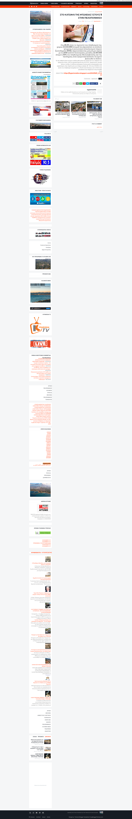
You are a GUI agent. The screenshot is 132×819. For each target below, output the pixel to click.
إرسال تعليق (99, 127)
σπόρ (32, 214)
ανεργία (38, 219)
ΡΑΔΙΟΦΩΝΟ (48, 729)
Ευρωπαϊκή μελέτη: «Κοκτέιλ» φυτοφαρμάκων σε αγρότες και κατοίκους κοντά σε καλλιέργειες (41, 47)
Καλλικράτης (48, 219)
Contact (38, 817)
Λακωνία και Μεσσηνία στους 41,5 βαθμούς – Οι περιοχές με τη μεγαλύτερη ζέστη (40, 42)
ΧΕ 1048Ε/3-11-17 (46, 541)
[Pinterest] (84, 83)
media (45, 216)
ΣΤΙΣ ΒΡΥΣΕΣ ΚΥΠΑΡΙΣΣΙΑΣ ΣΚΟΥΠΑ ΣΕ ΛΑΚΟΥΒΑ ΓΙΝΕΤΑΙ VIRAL (62, 114)
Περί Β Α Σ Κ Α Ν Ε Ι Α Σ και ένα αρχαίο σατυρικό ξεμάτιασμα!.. (42, 578)
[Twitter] (87, 83)
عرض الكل (57, 98)
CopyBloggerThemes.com (96, 817)
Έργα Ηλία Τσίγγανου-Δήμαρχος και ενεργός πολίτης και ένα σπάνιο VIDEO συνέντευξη (42, 594)
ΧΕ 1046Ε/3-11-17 (46, 546)
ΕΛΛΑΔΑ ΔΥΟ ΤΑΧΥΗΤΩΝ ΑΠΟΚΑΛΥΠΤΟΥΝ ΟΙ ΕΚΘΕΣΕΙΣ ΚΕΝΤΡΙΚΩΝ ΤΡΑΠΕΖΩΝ (41, 360)
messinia (34, 210)
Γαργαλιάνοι (37, 216)
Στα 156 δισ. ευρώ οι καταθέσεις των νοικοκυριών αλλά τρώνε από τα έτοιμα (41, 368)
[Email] (77, 83)
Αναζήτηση (48, 247)
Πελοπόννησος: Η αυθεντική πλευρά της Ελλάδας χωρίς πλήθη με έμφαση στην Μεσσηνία (41, 38)
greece (39, 210)
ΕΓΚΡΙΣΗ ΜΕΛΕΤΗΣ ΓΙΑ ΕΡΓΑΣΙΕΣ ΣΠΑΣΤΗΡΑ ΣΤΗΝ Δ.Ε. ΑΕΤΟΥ (42, 415)
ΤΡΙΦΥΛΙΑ (48, 473)
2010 (48, 456)
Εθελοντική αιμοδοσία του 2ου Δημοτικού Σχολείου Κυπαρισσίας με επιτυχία (37, 741)
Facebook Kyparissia (45, 245)
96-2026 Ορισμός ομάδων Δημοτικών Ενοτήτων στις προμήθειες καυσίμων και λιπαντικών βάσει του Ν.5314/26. (41, 412)
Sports (79, 6)
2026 (49, 432)
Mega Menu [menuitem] (54, 3)
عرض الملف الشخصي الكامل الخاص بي (42, 465)
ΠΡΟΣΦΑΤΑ (41, 736)
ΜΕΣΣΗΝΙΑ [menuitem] (49, 395)
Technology (86, 6)
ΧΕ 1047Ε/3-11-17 (46, 544)
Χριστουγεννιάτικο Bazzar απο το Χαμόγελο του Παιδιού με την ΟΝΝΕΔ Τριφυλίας (42, 682)
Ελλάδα (49, 211)
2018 (48, 444)
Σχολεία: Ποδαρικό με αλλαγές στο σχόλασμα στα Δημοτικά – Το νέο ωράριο (41, 620)
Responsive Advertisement (40, 785)
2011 (49, 454)
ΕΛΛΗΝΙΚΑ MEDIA (46, 726)
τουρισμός (48, 217)
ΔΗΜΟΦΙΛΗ (48, 736)
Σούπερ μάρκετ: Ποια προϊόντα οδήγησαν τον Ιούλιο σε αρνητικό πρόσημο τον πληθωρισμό (41, 378)
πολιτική (49, 216)
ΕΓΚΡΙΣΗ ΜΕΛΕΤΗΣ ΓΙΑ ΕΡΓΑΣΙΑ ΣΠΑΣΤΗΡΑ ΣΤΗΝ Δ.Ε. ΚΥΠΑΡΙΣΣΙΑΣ (42, 405)
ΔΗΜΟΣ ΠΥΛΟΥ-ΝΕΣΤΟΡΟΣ (44, 715)
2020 (48, 441)
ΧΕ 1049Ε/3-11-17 (46, 540)
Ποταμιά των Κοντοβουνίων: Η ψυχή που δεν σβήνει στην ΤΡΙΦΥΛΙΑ (41, 635)
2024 (48, 435)
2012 (49, 453)
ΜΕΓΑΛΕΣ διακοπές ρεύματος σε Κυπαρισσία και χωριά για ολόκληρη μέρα (79, 114)
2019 (49, 442)
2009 (48, 457)
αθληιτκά (41, 220)
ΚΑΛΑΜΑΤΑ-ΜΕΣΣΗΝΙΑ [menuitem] (67, 3)
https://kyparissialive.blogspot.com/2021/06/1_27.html (83, 74)
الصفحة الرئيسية (98, 11)
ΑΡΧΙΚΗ (101, 6)
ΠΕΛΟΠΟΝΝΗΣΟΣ (46, 724)
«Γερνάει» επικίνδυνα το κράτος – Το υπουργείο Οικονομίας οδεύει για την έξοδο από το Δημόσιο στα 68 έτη (40, 364)
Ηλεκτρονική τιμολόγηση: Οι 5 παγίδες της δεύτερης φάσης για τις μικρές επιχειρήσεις (41, 373)
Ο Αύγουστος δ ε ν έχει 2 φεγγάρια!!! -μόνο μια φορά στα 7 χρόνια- (36, 748)
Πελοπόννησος (87, 78)
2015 (48, 448)
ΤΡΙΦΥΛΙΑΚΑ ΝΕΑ (55, 6)
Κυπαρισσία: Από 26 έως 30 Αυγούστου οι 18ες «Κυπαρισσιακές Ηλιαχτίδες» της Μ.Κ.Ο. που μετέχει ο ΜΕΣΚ (41, 34)
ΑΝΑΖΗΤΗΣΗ (48, 731)
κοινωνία (37, 213)
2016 (48, 447)
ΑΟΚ (41, 216)
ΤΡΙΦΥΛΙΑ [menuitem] (49, 392)
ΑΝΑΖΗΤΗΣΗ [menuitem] (93, 3)
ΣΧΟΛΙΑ (35, 736)
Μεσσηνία (42, 213)
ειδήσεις (45, 211)
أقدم (55, 131)
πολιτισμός (32, 213)
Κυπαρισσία (48, 213)
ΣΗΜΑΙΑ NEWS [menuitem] (44, 3)
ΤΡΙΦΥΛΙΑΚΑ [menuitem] (78, 3)
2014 (48, 450)
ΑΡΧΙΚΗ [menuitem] (86, 3)
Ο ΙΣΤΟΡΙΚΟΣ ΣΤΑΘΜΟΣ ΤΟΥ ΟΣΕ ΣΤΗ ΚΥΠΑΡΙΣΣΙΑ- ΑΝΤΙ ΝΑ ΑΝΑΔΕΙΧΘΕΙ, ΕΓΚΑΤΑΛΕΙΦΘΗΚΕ (41, 611)
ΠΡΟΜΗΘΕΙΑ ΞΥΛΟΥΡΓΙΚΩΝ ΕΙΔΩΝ (42, 543)
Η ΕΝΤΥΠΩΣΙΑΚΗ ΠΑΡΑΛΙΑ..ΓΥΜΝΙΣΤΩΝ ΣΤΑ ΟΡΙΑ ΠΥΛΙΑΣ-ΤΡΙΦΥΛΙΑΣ (41, 698)
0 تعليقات (80, 21)
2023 (48, 436)
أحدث (101, 131)
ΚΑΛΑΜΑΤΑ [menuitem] (49, 390)
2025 (49, 433)
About (43, 817)
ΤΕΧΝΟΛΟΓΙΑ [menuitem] (34, 3)
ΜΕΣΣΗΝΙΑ (48, 713)
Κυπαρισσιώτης (47, 220)
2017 (49, 445)
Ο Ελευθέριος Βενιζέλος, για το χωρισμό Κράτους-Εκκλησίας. (41, 563)
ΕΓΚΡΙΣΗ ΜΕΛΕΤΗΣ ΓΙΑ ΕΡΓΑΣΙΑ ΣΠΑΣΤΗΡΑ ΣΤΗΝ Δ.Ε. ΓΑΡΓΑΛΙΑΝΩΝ (42, 408)
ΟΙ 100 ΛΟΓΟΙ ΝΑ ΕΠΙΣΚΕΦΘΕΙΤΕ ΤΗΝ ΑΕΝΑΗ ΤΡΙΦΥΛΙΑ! (41, 665)
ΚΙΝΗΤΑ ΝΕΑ (48, 720)
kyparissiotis (91, 11)
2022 (48, 438)
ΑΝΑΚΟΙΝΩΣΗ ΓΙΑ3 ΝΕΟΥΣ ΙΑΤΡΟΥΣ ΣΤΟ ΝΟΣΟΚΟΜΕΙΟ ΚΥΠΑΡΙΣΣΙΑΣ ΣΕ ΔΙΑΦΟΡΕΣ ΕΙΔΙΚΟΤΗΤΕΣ (40, 52)
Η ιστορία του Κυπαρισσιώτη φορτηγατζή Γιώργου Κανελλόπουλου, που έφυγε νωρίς (40, 650)
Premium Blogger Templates (82, 817)
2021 (48, 439)
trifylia (41, 211)
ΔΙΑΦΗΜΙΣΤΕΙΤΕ (47, 477)
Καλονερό (42, 219)
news (42, 210)
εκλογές (32, 216)
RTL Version (32, 817)
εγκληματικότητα (41, 217)
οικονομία (43, 214)
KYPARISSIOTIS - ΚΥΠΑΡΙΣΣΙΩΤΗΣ (41, 552)
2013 (49, 451)
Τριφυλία (37, 211)
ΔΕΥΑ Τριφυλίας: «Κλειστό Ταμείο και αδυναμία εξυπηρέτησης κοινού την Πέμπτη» (95, 115)
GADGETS (73, 6)
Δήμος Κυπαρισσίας (46, 249)
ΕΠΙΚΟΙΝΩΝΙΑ (94, 6)
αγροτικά (48, 214)
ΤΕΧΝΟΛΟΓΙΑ (47, 717)
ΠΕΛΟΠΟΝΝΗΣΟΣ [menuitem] (48, 388)
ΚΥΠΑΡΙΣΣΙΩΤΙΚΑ (65, 6)
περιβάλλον (34, 217)
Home (49, 243)
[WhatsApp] (80, 83)
